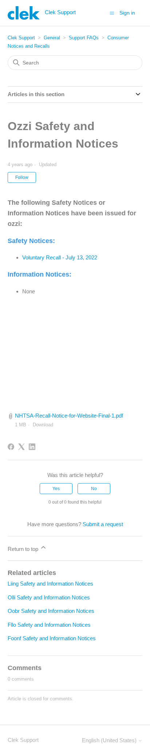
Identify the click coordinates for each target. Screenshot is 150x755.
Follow (21, 177)
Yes (56, 488)
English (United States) (110, 740)
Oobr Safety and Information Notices (51, 611)
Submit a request (103, 524)
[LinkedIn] (32, 446)
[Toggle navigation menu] (112, 12)
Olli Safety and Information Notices (49, 597)
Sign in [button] (127, 13)
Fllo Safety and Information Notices (49, 625)
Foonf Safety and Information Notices (52, 638)
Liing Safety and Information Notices (50, 583)
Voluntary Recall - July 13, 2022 (59, 257)
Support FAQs (84, 37)
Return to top (24, 549)
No (94, 488)
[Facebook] (11, 446)
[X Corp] (21, 446)
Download (43, 424)
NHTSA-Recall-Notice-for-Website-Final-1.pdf (69, 415)
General (52, 37)
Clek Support (21, 37)
